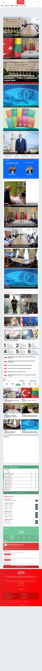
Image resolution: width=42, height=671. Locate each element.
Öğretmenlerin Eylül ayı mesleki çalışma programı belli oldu (20, 365)
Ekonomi (24, 430)
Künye (28, 601)
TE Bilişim (23, 604)
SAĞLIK (21, 5)
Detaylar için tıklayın (21, 492)
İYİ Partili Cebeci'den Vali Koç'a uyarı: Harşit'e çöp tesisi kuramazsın (34, 346)
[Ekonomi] (37, 436)
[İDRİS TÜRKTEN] (12, 169)
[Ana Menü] (3, 2)
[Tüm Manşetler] (37, 292)
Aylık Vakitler (7, 540)
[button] (4, 72)
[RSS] (22, 589)
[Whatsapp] (20, 589)
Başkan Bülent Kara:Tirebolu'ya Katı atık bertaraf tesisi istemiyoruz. (34, 352)
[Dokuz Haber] (20, 2)
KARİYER (17, 5)
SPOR (25, 5)
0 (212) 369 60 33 (7, 554)
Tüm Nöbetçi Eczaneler (21, 566)
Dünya (23, 399)
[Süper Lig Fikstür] (37, 496)
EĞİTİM (2, 5)
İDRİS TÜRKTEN (12, 174)
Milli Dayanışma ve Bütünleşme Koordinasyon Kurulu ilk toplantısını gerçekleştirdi (11, 416)
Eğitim (5, 399)
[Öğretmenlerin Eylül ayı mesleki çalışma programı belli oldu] (21, 237)
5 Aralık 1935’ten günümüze (30, 162)
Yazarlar (25, 601)
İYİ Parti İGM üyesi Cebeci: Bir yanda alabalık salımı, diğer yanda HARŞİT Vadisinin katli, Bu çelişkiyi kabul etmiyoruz (22, 346)
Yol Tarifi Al (13, 554)
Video (21, 601)
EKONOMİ (7, 5)
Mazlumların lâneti (12, 162)
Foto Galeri (16, 601)
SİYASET (23, 414)
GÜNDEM (12, 5)
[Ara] (38, 2)
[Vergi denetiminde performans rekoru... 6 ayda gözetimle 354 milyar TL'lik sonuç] (21, 278)
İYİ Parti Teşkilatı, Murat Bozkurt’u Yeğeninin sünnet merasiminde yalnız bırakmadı (10, 346)
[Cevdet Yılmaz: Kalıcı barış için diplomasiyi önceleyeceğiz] (21, 258)
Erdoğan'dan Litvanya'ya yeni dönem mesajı (17, 371)
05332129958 (21, 583)
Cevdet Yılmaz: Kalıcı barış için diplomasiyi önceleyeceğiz (19, 368)
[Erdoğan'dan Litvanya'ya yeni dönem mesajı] (30, 393)
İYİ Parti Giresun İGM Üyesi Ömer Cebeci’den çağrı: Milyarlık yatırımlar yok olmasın (10, 352)
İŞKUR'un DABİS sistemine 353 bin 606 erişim (22, 352)
